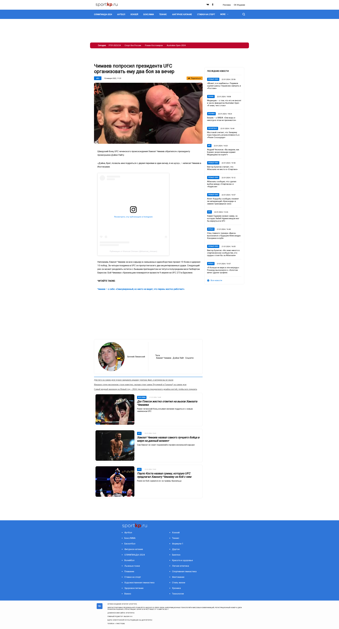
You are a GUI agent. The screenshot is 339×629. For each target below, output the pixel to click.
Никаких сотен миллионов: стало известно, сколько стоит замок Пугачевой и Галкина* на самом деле (140, 384)
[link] (148, 113)
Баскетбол (129, 543)
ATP (209, 145)
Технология (178, 593)
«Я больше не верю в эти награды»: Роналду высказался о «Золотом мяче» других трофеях (223, 270)
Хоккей (176, 532)
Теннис (211, 96)
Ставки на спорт (132, 577)
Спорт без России (133, 45)
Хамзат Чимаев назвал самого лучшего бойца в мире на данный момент (168, 439)
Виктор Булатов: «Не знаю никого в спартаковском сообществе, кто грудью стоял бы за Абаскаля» (223, 253)
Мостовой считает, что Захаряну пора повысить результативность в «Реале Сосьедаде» (223, 135)
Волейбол (129, 560)
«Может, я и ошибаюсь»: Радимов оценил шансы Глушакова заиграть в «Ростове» (224, 85)
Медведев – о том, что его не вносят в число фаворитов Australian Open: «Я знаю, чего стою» (224, 103)
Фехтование (178, 577)
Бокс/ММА (129, 538)
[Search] (243, 14)
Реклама (227, 5)
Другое (176, 549)
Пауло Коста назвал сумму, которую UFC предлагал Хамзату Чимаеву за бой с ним (164, 475)
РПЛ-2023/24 (115, 45)
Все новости (216, 280)
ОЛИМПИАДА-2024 (134, 554)
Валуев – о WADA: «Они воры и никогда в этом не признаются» (221, 119)
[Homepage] (106, 4)
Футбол (210, 229)
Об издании (239, 5)
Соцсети (189, 358)
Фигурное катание (133, 549)
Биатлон (176, 554)
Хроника (211, 113)
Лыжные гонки (132, 566)
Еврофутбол (212, 128)
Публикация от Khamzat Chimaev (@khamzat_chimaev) (133, 251)
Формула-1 (177, 543)
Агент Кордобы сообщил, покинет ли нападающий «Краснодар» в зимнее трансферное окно (223, 201)
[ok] (213, 5)
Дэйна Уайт (178, 358)
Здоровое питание (133, 588)
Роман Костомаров (154, 45)
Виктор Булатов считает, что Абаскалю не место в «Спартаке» (222, 168)
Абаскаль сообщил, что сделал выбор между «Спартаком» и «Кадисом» (221, 184)
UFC (97, 78)
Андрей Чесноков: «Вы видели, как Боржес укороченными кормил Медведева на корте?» (223, 152)
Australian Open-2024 (176, 45)
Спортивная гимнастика (184, 571)
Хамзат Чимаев (163, 358)
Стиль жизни (178, 582)
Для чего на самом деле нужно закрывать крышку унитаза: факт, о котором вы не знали (133, 380)
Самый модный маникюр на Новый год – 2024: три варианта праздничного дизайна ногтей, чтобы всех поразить (145, 389)
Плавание (129, 571)
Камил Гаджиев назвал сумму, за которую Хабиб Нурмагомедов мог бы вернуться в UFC (223, 218)
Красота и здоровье (182, 560)
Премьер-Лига (213, 79)
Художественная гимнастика (139, 582)
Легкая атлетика (180, 566)
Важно (127, 593)
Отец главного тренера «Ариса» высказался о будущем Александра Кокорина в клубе (223, 235)
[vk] (207, 5)
